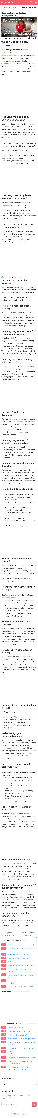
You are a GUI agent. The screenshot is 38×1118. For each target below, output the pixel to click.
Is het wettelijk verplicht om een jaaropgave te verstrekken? (19, 1068)
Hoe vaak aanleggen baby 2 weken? (20, 958)
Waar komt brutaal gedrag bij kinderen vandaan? (21, 970)
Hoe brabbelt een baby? (16, 1028)
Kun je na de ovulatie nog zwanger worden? (19, 950)
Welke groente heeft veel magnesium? (21, 1039)
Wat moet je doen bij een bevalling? (20, 1031)
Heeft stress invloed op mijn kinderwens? (22, 1058)
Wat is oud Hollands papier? (17, 1035)
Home (3, 7)
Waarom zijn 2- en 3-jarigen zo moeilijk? (21, 1048)
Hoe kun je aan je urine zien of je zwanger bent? (22, 976)
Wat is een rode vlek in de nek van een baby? (21, 1053)
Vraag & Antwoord (14, 7)
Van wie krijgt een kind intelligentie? (20, 987)
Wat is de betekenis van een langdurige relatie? (21, 1043)
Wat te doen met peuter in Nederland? (21, 945)
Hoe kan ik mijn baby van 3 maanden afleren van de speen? (20, 1062)
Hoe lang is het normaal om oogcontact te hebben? (21, 982)
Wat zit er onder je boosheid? (18, 962)
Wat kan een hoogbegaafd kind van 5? (21, 965)
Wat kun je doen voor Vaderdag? (19, 954)
